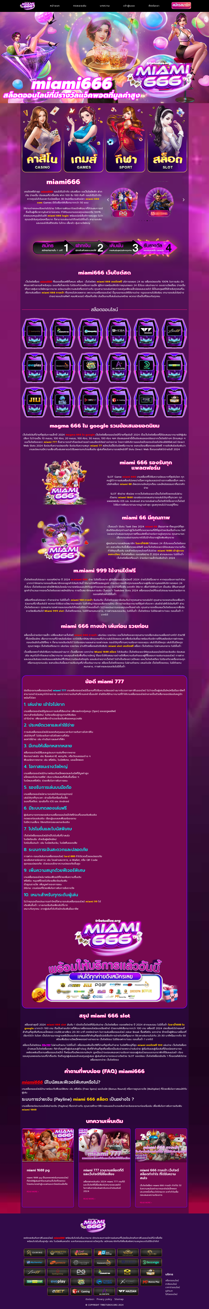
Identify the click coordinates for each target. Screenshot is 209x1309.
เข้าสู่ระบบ (129, 6)
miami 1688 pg (38, 1170)
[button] (108, 200)
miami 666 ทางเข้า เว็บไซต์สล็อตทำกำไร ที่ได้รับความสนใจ (159, 1174)
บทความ (105, 6)
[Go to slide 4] (144, 220)
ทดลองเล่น (79, 6)
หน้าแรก (55, 6)
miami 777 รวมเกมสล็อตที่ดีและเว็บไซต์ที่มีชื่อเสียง (103, 1172)
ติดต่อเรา (154, 6)
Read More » (33, 1192)
